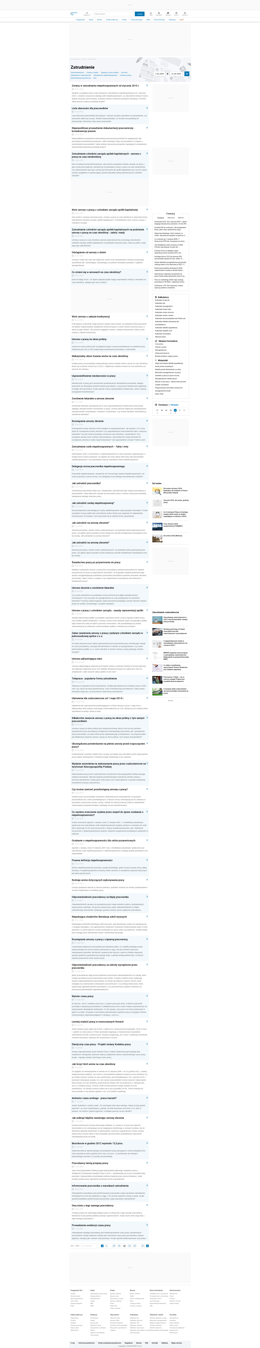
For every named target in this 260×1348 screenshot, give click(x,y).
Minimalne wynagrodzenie (158, 1320)
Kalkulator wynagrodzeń (164, 306)
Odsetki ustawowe (155, 1328)
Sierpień (174, 404)
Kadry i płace (75, 1328)
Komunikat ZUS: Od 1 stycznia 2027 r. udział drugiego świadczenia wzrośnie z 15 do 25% (170, 223)
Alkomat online (160, 337)
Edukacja (172, 20)
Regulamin (129, 1343)
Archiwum (173, 1320)
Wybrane (181, 217)
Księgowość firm (76, 1290)
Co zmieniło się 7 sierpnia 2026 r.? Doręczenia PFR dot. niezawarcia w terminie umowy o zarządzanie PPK (170, 240)
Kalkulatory (163, 297)
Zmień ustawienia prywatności (109, 1343)
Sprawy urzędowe (116, 1301)
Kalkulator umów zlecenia (164, 312)
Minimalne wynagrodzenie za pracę (168, 372)
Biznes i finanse (135, 1293)
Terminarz (163, 404)
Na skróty (173, 1315)
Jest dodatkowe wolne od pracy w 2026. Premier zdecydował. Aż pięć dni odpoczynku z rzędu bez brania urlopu (168, 246)
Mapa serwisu (176, 1343)
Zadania (73, 1323)
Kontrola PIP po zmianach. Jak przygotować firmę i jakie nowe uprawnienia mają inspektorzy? (170, 229)
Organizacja (74, 1318)
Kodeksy (113, 1330)
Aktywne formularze (168, 341)
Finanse (172, 1298)
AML (151, 1306)
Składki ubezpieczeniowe (158, 1323)
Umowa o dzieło (92, 72)
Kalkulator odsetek (136, 1325)
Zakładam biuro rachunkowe (159, 1293)
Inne (94, 78)
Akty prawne (114, 1315)
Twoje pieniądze (137, 20)
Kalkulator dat (160, 303)
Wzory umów (174, 1325)
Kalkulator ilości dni (136, 1320)
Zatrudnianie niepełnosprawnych (105, 75)
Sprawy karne (114, 1296)
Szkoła (92, 1320)
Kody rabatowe (174, 1323)
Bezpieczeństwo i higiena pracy (166, 356)
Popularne (160, 217)
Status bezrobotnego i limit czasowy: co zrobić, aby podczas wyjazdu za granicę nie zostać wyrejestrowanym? (170, 234)
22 (135, 1246)
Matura (92, 1330)
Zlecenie (124, 72)
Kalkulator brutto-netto (163, 309)
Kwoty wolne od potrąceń (164, 366)
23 (184, 410)
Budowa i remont (175, 1301)
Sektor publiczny (112, 20)
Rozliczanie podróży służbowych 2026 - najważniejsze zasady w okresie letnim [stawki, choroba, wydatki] (168, 269)
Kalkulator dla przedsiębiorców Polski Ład (170, 318)
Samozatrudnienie (77, 72)
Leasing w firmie (135, 1303)
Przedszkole (94, 1318)
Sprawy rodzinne (115, 1293)
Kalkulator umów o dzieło (164, 315)
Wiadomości (173, 1293)
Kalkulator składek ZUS (163, 331)
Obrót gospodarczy (77, 1298)
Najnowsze (171, 217)
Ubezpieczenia (95, 1298)
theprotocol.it (174, 1330)
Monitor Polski (114, 1320)
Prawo (124, 20)
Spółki (132, 1296)
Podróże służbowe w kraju (158, 1318)
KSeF (182, 20)
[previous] (102, 1246)
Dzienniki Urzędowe (116, 1323)
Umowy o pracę (160, 347)
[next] (147, 1246)
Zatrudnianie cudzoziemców (81, 75)
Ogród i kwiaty (174, 1303)
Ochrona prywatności (86, 1343)
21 (130, 1246)
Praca (112, 1303)
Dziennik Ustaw (115, 1318)
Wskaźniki (163, 360)
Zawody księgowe (76, 1303)
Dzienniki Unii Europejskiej (118, 1325)
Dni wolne (156, 483)
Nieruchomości (159, 20)
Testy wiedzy (94, 1335)
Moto (148, 20)
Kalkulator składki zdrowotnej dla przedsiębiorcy (167, 323)
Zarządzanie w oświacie (98, 1328)
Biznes (99, 20)
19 (119, 1246)
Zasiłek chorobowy (162, 385)
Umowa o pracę (125, 75)
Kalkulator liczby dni (162, 300)
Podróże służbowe (156, 1325)
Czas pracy (159, 344)
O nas (73, 1343)
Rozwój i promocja (76, 1325)
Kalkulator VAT (134, 1323)
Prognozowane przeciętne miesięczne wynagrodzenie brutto (169, 389)
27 (143, 1246)
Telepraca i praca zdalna (110, 72)
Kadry (91, 20)
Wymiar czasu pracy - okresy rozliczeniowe (170, 382)
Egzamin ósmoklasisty (97, 1332)
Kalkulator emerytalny (163, 334)
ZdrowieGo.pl (174, 1318)
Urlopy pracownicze (162, 353)
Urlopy (92, 1301)
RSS (146, 1343)
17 (157, 410)
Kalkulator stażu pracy (137, 1328)
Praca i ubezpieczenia (137, 1298)
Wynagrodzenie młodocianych (166, 378)
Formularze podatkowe (177, 1328)
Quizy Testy (159, 394)
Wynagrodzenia (160, 350)
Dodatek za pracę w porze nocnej (167, 375)
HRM (92, 1306)
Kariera (139, 1343)
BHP (91, 1303)
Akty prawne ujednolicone (118, 1328)
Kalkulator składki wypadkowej (166, 328)
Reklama (164, 1343)
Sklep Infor (113, 1306)
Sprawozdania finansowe (158, 1303)
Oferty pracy (174, 1332)
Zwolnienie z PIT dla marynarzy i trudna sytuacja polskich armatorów (168, 287)
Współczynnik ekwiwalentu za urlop (168, 369)
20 (124, 1246)
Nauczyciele (94, 1323)
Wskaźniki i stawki (156, 1315)
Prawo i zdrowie (115, 1308)
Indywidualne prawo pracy (98, 1293)
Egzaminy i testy (95, 1325)
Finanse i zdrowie (135, 1306)
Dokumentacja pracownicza (81, 78)
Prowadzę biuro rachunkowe (159, 1296)
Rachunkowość (75, 1296)
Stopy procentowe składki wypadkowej (169, 363)
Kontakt (155, 1343)
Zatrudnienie (92, 59)
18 (114, 1246)
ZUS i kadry (74, 1301)
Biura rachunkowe (156, 1290)
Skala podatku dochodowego (159, 1330)
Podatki (73, 1293)
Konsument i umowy (116, 1298)
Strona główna (75, 59)
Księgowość (80, 20)
